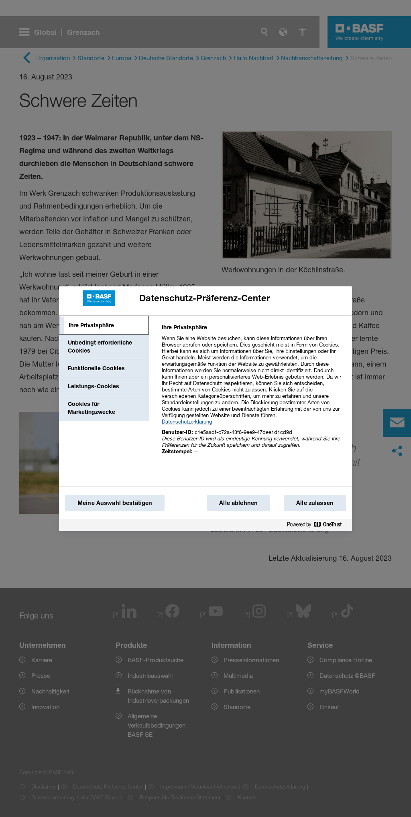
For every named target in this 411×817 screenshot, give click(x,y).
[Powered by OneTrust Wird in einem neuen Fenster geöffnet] (317, 525)
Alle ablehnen (238, 502)
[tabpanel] (253, 394)
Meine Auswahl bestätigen (114, 502)
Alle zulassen (315, 502)
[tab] (104, 325)
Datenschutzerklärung (187, 421)
